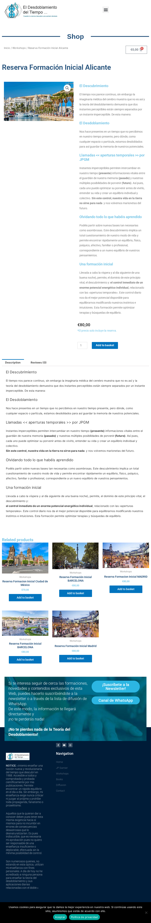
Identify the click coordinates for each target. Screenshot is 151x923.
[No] (146, 913)
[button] (105, 10)
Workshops (19, 47)
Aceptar (60, 917)
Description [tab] (13, 362)
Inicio (7, 47)
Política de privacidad (84, 917)
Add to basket (105, 345)
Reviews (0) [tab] (39, 362)
